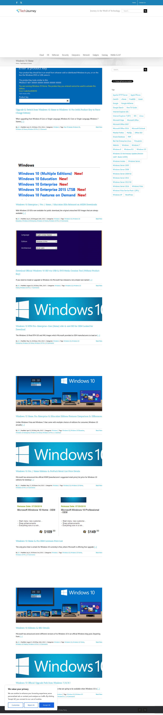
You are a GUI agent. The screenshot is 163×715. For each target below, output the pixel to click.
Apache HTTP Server (120, 95)
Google (115, 103)
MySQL (129, 133)
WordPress (129, 195)
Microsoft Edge (118, 120)
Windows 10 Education (77, 430)
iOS (135, 116)
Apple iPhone (135, 95)
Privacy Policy (62, 710)
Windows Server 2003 (121, 165)
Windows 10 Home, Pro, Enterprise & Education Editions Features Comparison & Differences (59, 416)
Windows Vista (137, 186)
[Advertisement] (81, 34)
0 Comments (64, 221)
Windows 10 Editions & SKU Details (33, 628)
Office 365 (138, 133)
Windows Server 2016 (121, 186)
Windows (56, 127)
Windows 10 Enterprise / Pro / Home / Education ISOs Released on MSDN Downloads (56, 204)
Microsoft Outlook (138, 128)
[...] (23, 121)
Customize (15, 705)
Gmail (140, 99)
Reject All (31, 705)
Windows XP (117, 195)
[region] (31, 697)
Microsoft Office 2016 (121, 128)
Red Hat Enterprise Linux (122, 141)
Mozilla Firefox (118, 133)
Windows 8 (117, 149)
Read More (99, 127)
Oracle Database (119, 137)
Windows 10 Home (21, 129)
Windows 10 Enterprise (29, 221)
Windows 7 (136, 145)
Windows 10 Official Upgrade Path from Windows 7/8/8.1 (43, 683)
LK (18, 127)
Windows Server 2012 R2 (122, 182)
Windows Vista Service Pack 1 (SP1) (126, 191)
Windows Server (134, 161)
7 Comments (35, 288)
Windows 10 (76, 127)
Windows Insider (119, 161)
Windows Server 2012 (121, 178)
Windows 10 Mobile (22, 644)
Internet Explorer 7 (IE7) (122, 116)
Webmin (116, 145)
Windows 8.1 (61, 696)
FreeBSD (132, 99)
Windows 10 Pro (33, 129)
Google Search (118, 107)
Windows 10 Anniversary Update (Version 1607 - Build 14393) (128, 155)
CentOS (115, 99)
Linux (141, 116)
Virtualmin (138, 141)
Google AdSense (127, 103)
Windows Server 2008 (121, 169)
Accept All (46, 705)
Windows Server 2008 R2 (122, 174)
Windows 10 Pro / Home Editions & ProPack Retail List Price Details (48, 471)
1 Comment (43, 129)
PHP (129, 137)
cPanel (123, 99)
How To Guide (68, 127)
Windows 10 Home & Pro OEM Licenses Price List (39, 541)
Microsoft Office (133, 120)
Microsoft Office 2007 (121, 124)
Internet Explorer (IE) (120, 112)
